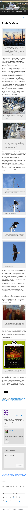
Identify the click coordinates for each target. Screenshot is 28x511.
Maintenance (18, 398)
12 (19, 496)
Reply (5, 426)
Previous (20, 17)
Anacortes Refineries (13, 400)
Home (3, 11)
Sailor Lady (5, 403)
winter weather (22, 401)
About (13, 11)
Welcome (8, 11)
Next (24, 17)
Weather (3, 399)
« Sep (7, 501)
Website (3, 13)
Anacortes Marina (5, 400)
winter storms (16, 401)
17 (13, 497)
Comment (20, 465)
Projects (23, 398)
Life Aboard (13, 398)
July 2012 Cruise (19, 11)
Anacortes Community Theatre (10, 336)
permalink (15, 403)
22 (6, 499)
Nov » (20, 501)
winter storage (10, 401)
